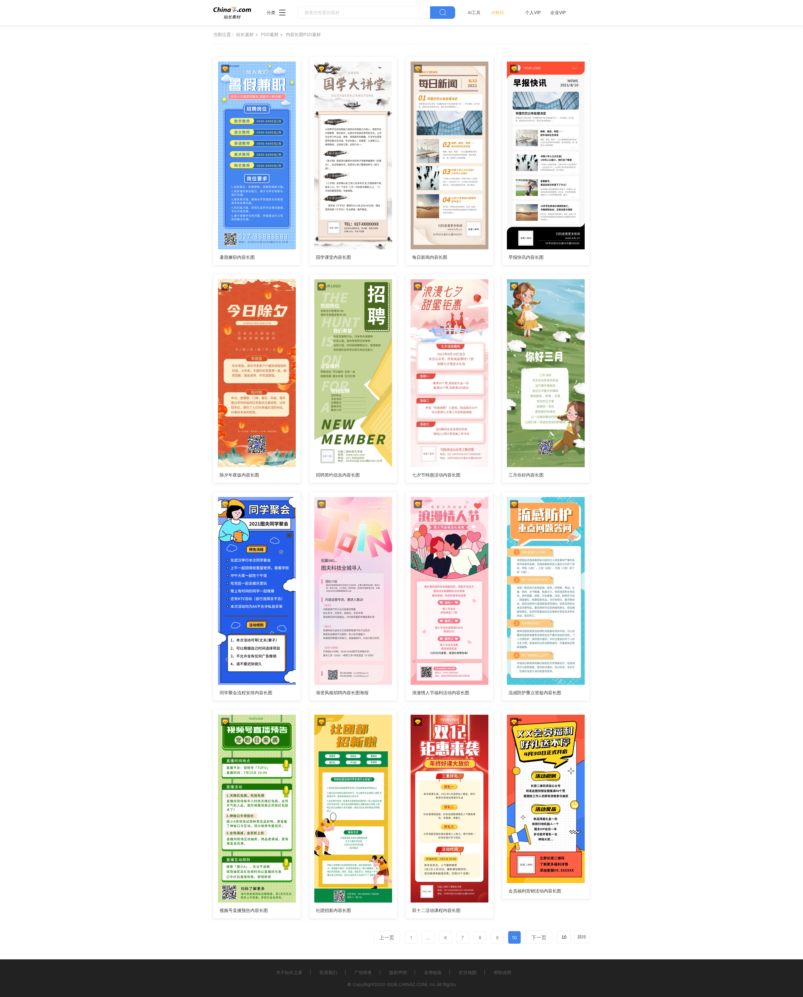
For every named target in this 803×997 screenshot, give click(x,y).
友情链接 (433, 972)
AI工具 (474, 12)
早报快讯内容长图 (526, 257)
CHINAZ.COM (413, 984)
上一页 (386, 937)
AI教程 (497, 12)
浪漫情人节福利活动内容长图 (440, 692)
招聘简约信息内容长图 (338, 474)
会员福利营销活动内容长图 (534, 890)
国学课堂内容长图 (333, 257)
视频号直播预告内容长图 (244, 910)
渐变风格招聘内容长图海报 (342, 692)
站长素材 (245, 34)
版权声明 (398, 972)
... (428, 937)
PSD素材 (270, 34)
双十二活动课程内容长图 (436, 910)
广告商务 (363, 972)
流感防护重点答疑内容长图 (534, 692)
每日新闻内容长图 (429, 257)
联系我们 (328, 972)
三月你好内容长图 (526, 474)
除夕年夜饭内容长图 (239, 474)
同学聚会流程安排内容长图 (246, 692)
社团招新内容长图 (333, 910)
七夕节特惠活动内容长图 (436, 474)
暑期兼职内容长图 (237, 257)
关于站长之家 (289, 972)
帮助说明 (502, 972)
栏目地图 (467, 972)
